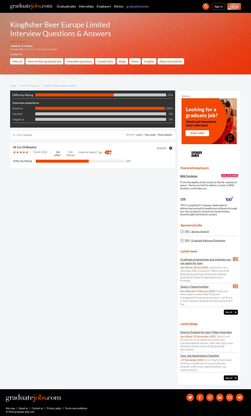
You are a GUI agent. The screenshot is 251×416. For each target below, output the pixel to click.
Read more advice (171, 61)
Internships (86, 6)
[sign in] (239, 397)
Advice (118, 6)
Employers (104, 6)
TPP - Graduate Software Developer (205, 240)
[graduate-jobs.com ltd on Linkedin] (220, 397)
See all (228, 312)
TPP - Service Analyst (197, 231)
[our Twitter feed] (190, 397)
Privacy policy (54, 408)
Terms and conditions (76, 408)
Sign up (234, 6)
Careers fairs (105, 61)
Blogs (122, 61)
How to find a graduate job (44, 61)
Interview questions (79, 61)
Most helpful (165, 134)
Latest (139, 134)
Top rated (150, 134)
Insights (149, 61)
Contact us (37, 408)
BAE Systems (188, 176)
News (135, 61)
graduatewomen (137, 6)
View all (17, 61)
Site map (10, 408)
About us (23, 408)
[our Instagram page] (210, 397)
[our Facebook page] (200, 397)
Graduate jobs (66, 6)
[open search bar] (205, 6)
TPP (183, 199)
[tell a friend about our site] (229, 397)
